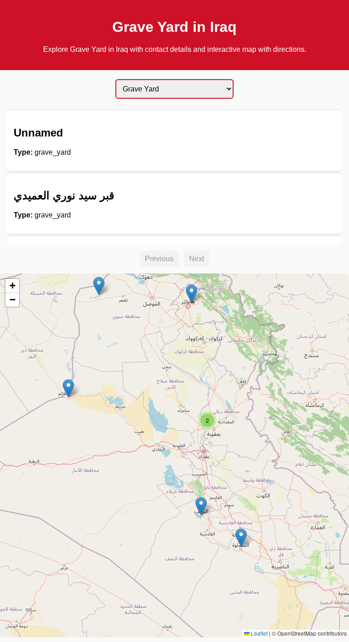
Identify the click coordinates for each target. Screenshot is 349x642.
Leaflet (258, 633)
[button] (68, 388)
